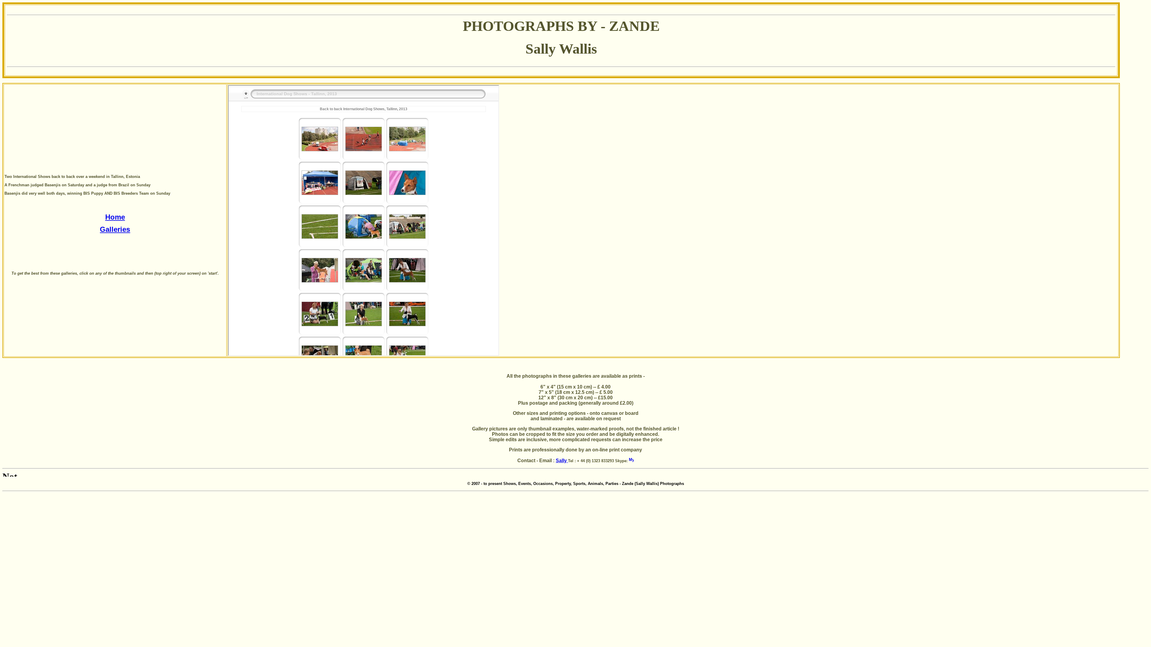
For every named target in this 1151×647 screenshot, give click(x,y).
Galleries (115, 229)
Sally (562, 460)
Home (115, 217)
